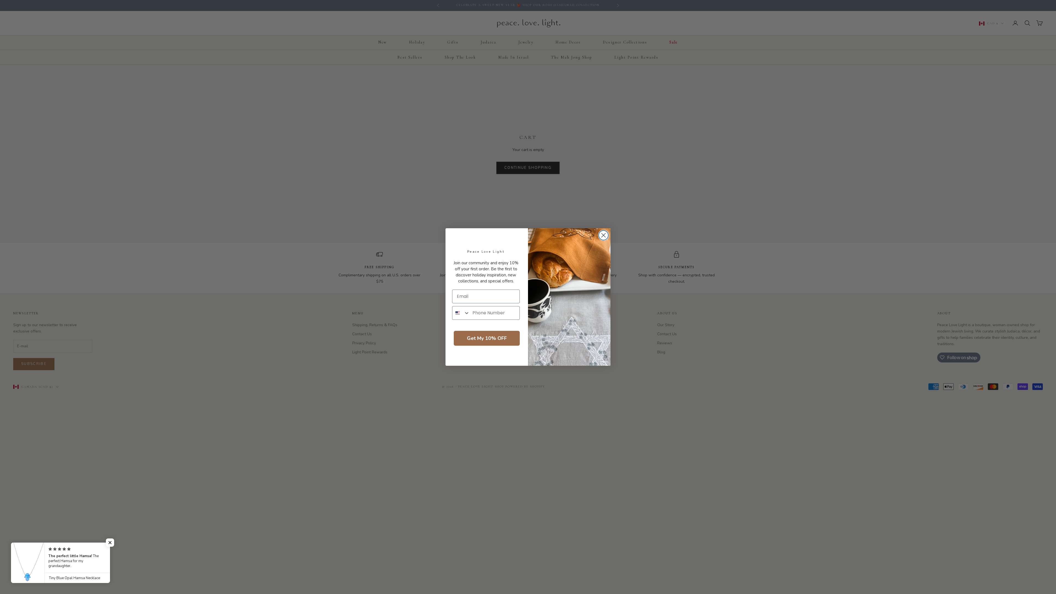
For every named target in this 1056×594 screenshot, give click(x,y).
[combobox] (461, 313)
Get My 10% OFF (487, 338)
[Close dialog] (603, 235)
